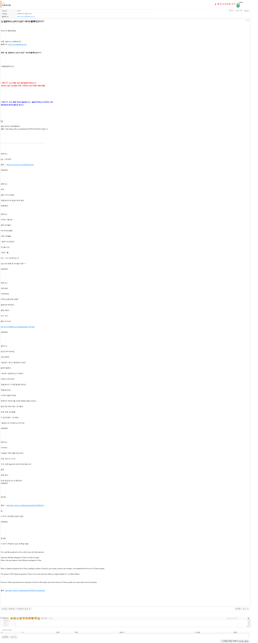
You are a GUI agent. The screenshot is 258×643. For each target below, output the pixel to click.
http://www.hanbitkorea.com (26, 16)
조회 (235, 632)
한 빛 (19, 11)
